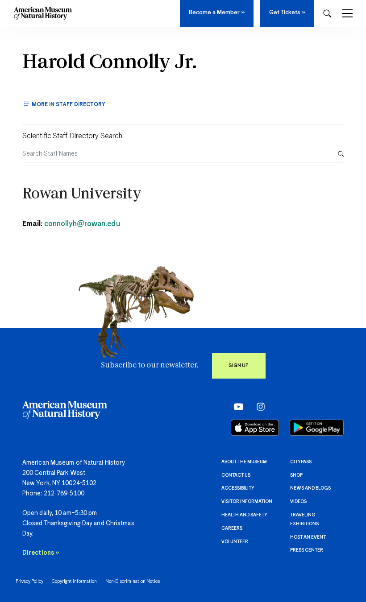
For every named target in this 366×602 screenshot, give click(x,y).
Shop (296, 475)
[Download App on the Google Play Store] (317, 428)
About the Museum (244, 462)
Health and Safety (244, 515)
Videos (298, 501)
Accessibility (237, 488)
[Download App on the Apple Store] (255, 428)
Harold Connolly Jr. (109, 63)
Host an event (308, 537)
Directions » (40, 553)
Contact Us (235, 475)
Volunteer (234, 542)
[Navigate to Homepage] (42, 13)
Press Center (306, 550)
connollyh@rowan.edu (82, 224)
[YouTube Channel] (236, 406)
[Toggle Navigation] (347, 13)
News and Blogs (310, 488)
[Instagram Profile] (258, 406)
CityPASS (301, 462)
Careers (231, 528)
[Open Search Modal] (327, 13)
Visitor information (246, 501)
